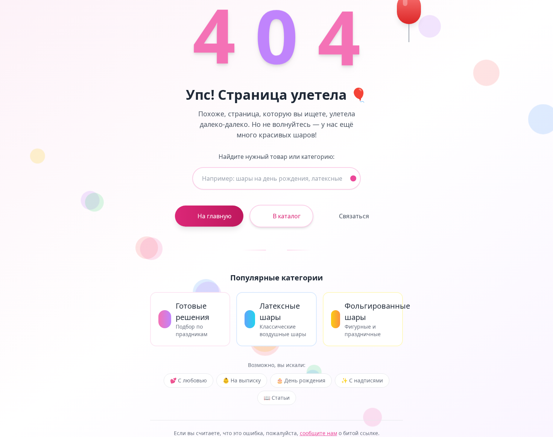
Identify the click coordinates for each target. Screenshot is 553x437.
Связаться (354, 216)
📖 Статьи (277, 397)
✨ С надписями (362, 380)
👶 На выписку (242, 380)
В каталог (287, 216)
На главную (214, 216)
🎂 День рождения (300, 380)
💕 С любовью (188, 380)
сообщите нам (318, 433)
